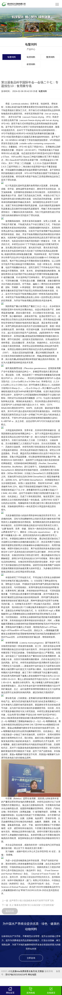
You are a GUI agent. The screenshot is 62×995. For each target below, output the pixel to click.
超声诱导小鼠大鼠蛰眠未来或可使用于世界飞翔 (31, 900)
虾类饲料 (31, 64)
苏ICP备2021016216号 (16, 974)
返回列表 (10, 911)
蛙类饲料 (31, 57)
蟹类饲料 (50, 57)
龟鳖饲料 (11, 57)
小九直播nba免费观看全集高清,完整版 (26, 971)
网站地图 (32, 974)
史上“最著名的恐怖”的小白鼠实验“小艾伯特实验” (31, 905)
